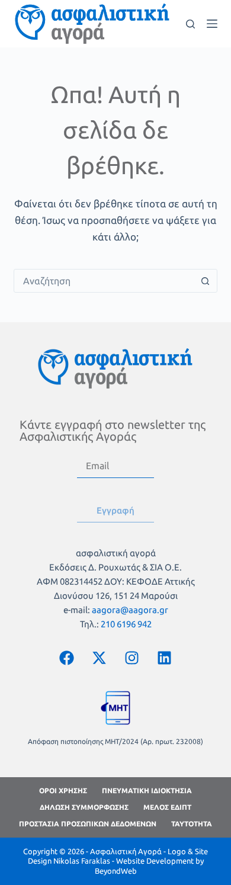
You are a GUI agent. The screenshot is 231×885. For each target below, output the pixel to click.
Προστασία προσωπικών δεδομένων (87, 824)
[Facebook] (67, 658)
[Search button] (205, 281)
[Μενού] (212, 23)
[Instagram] (132, 658)
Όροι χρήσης (63, 790)
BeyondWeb (116, 871)
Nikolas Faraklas (81, 861)
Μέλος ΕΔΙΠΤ (167, 807)
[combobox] (104, 281)
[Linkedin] (164, 658)
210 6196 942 (126, 624)
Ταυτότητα (191, 824)
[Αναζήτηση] (190, 24)
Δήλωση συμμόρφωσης (84, 807)
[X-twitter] (99, 658)
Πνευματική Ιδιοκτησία (147, 790)
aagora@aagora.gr (130, 610)
